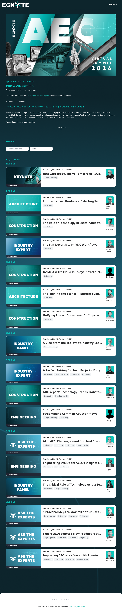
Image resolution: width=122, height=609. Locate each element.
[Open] (51, 149)
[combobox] (39, 149)
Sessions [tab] (10, 141)
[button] (21, 101)
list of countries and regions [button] (38, 95)
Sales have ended (61, 599)
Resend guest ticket (77, 606)
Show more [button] (61, 127)
